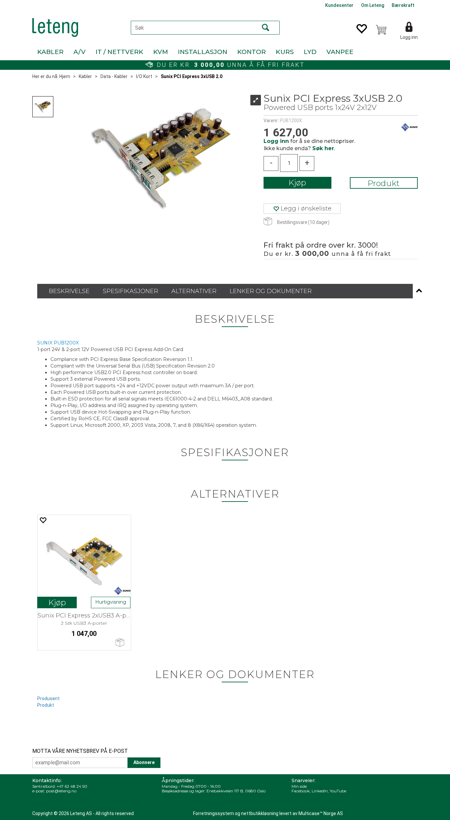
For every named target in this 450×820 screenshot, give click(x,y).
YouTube (338, 790)
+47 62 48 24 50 (72, 786)
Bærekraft (403, 5)
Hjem (64, 76)
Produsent (48, 698)
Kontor (251, 52)
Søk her (323, 148)
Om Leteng (372, 5)
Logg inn (409, 37)
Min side (299, 786)
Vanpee (339, 52)
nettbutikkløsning (259, 813)
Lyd (310, 52)
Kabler (50, 52)
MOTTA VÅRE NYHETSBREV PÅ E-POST (80, 751)
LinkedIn (320, 790)
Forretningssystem (213, 813)
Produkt (384, 183)
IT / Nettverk (119, 52)
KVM (160, 52)
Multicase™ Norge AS (320, 813)
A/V (79, 52)
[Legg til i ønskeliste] (43, 520)
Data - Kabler (113, 76)
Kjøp (297, 182)
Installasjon (202, 52)
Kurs (285, 52)
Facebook (301, 790)
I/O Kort (144, 76)
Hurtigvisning (110, 602)
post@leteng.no (61, 790)
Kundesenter (339, 5)
